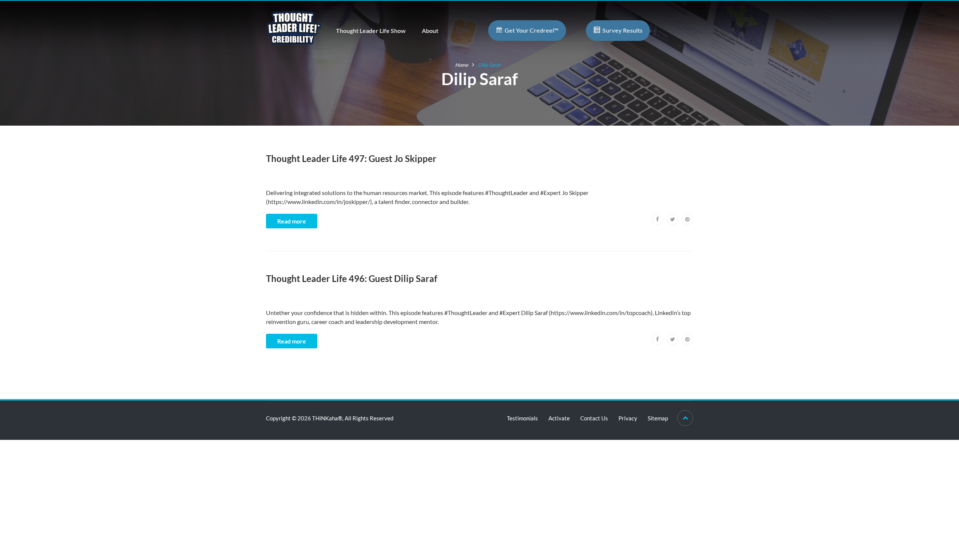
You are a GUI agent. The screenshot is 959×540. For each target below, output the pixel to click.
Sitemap (658, 418)
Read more (291, 221)
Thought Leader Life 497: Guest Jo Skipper (351, 158)
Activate (559, 418)
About (430, 30)
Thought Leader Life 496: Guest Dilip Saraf (351, 278)
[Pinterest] (687, 219)
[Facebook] (657, 219)
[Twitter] (672, 219)
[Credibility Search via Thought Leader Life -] (294, 26)
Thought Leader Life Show (371, 30)
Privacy (627, 418)
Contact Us (594, 418)
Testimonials (522, 418)
